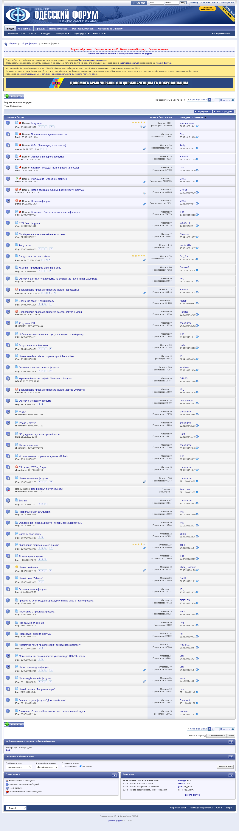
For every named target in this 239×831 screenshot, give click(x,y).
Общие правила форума (32, 589)
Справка (33, 33)
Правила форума (40, 201)
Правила (40, 28)
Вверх (231, 736)
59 (170, 256)
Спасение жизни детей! (106, 49)
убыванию (87, 767)
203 (170, 367)
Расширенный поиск (222, 33)
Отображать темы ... (15, 763)
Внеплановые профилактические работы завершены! (49, 289)
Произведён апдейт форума (35, 633)
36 (170, 578)
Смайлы (182, 784)
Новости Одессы (58, 28)
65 (170, 678)
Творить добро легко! (81, 49)
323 (170, 545)
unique (18, 149)
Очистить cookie (209, 2)
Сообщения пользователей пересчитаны (42, 234)
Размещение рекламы (201, 808)
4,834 (169, 123)
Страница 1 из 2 (198, 100)
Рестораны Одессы (83, 28)
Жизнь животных (28, 445)
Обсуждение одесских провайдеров (39, 434)
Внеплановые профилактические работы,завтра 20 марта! (52, 389)
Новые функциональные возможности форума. (57, 189)
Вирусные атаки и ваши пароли (36, 301)
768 (170, 478)
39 (51, 482)
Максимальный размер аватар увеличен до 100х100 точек (52, 656)
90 (170, 345)
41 (170, 556)
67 (170, 301)
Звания (23, 500)
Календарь (46, 33)
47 (170, 500)
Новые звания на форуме (33, 478)
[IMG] (181, 787)
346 (170, 245)
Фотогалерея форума (31, 556)
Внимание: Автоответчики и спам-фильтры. (55, 212)
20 (170, 145)
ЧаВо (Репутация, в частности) (48, 145)
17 (51, 548)
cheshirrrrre (21, 326)
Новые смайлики (28, 567)
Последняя (226, 100)
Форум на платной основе (33, 345)
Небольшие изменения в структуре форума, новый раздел (52, 334)
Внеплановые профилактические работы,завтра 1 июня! (51, 312)
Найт (17, 437)
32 (170, 534)
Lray (17, 560)
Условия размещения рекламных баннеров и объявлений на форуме (119, 53)
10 (170, 689)
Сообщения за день (16, 33)
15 (170, 156)
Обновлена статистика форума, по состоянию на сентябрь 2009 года (58, 278)
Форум (10, 28)
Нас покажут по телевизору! (47, 488)
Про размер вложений (31, 622)
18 (51, 249)
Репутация (25, 245)
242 (52, 127)
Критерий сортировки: (46, 763)
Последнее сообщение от (192, 117)
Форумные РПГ (27, 323)
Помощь (194, 2)
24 (170, 656)
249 (170, 667)
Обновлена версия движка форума (39, 367)
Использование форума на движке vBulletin (43, 456)
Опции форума (80, 33)
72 (170, 567)
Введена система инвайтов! (34, 256)
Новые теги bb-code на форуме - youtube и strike (46, 356)
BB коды (182, 780)
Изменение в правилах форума (36, 611)
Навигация (98, 33)
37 (170, 644)
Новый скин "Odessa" (31, 578)
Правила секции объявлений (35, 511)
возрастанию (70, 767)
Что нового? (24, 28)
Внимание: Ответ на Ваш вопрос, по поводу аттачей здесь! (52, 711)
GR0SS (18, 192)
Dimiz (18, 137)
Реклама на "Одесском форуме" (49, 178)
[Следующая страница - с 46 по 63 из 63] (217, 100)
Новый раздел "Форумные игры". (37, 689)
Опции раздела (203, 112)
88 (170, 267)
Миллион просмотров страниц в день (40, 267)
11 (51, 371)
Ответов (154, 117)
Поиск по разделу (224, 112)
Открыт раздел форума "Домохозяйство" (42, 700)
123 (170, 289)
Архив (219, 808)
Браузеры (36, 123)
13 (51, 670)
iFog (17, 127)
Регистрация (227, 2)
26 (170, 400)
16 (170, 633)
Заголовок (11, 117)
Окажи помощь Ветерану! (133, 49)
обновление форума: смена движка (39, 545)
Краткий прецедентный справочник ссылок (55, 167)
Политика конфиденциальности (49, 134)
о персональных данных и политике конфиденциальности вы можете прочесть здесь (57, 74)
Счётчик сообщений (30, 534)
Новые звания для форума (34, 667)
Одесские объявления (110, 28)
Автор (21, 117)
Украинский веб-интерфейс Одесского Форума (45, 378)
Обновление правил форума (35, 400)
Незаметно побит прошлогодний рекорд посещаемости (50, 644)
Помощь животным (158, 49)
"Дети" (22, 412)
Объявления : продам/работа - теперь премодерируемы (50, 522)
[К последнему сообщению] (197, 126)
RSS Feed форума (29, 223)
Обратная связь (178, 808)
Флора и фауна (27, 423)
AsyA (8, 750)
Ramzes (19, 159)
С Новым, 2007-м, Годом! (33, 467)
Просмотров (166, 117)
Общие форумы (29, 43)
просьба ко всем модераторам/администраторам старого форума (56, 600)
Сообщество (61, 33)
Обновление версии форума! (47, 156)
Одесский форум (114, 821)
